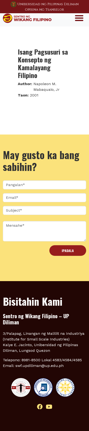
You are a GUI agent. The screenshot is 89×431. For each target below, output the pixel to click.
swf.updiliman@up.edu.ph (39, 365)
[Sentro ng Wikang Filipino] (27, 18)
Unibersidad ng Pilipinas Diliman (48, 4)
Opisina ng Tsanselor (44, 9)
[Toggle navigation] (79, 17)
